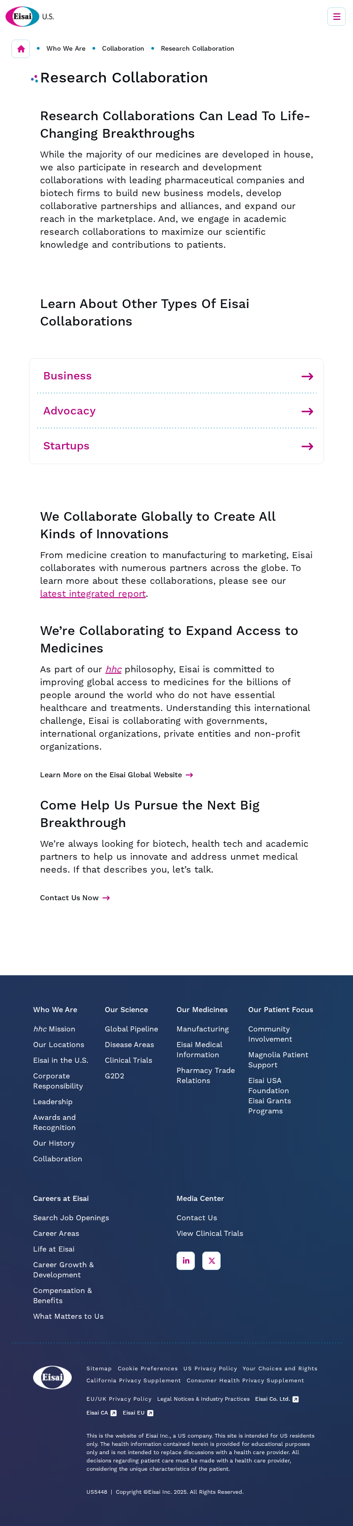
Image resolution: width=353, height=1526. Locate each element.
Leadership (53, 1102)
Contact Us (196, 1218)
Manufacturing (202, 1029)
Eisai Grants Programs (269, 1106)
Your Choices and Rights (280, 1369)
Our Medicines (202, 1009)
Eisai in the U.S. (60, 1060)
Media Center (200, 1198)
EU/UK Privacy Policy (119, 1399)
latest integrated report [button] (93, 594)
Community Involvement (270, 1034)
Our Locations (58, 1044)
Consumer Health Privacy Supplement (245, 1381)
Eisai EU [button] (134, 1413)
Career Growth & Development (63, 1270)
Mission (54, 1029)
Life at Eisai (53, 1249)
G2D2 (114, 1076)
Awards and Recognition (54, 1122)
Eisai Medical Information (199, 1050)
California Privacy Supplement (133, 1381)
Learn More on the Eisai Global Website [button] (111, 775)
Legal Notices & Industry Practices (203, 1399)
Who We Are (65, 49)
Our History (54, 1143)
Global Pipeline (131, 1029)
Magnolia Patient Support (278, 1060)
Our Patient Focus (280, 1009)
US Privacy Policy (210, 1369)
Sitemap (99, 1369)
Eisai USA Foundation (268, 1085)
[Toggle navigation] (336, 16)
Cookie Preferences (148, 1369)
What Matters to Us (68, 1316)
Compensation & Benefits (62, 1295)
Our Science (126, 1009)
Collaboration (123, 49)
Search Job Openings (71, 1218)
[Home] (20, 49)
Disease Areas (129, 1044)
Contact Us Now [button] (69, 898)
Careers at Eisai (61, 1198)
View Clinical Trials (209, 1233)
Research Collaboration (197, 49)
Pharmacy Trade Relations (205, 1075)
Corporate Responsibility (58, 1081)
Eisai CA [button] (97, 1413)
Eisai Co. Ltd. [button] (272, 1399)
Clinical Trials (128, 1060)
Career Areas (56, 1233)
